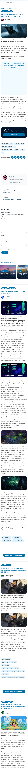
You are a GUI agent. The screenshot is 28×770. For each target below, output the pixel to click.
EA (14, 146)
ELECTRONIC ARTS (7, 149)
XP (3, 152)
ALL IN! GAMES (6, 537)
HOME (2, 8)
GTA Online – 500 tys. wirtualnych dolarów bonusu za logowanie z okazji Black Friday (13, 570)
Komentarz (3, 218)
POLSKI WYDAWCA (18, 540)
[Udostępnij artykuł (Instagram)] (15, 157)
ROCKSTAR (5, 674)
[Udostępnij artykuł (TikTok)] (18, 157)
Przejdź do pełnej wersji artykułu (13, 555)
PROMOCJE (8, 565)
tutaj (11, 529)
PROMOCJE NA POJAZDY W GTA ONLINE (13, 671)
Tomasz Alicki (7, 19)
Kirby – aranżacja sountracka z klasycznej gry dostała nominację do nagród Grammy (13, 706)
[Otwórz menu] (25, 2)
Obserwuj (14, 134)
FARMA (17, 149)
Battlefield (19, 69)
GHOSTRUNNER (6, 540)
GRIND (22, 149)
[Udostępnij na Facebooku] (12, 157)
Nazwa (3, 235)
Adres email (4, 241)
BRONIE (17, 143)
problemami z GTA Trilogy (8, 650)
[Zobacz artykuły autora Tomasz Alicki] (2, 20)
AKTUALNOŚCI (9, 8)
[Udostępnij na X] (21, 157)
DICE (22, 143)
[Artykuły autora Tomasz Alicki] (5, 179)
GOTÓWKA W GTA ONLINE (9, 662)
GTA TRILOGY (6, 665)
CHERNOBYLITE (17, 537)
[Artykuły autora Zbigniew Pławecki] (2, 576)
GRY (11, 11)
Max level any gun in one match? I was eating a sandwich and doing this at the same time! (14, 65)
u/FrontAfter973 (11, 69)
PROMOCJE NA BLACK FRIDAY (10, 668)
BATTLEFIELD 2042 (7, 143)
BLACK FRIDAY (6, 659)
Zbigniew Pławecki (9, 575)
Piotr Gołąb (7, 296)
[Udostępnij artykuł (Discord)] (24, 157)
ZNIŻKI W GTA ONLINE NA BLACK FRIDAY (13, 677)
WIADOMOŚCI (12, 288)
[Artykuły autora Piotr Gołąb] (2, 297)
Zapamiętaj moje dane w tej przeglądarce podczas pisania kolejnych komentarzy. (13, 248)
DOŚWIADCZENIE (7, 146)
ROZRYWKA (4, 288)
